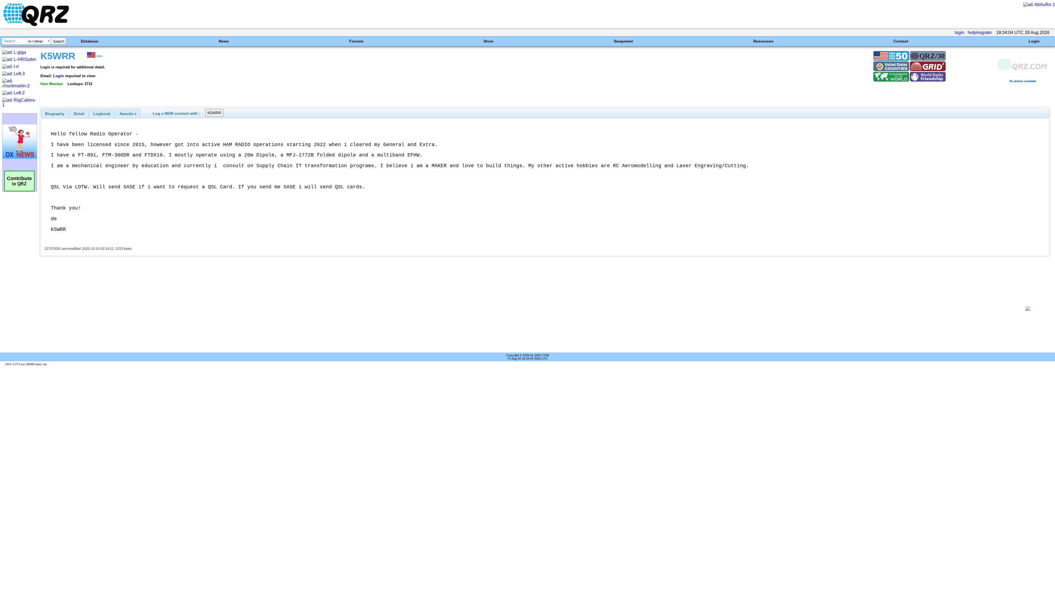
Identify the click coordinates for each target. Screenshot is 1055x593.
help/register (980, 32)
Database (89, 41)
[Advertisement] (527, 308)
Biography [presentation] (55, 113)
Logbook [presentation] (101, 113)
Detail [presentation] (79, 113)
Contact (900, 41)
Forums (356, 41)
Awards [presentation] (128, 113)
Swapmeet (623, 41)
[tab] (55, 113)
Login (1034, 41)
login (959, 32)
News (224, 41)
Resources (763, 41)
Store (488, 41)
